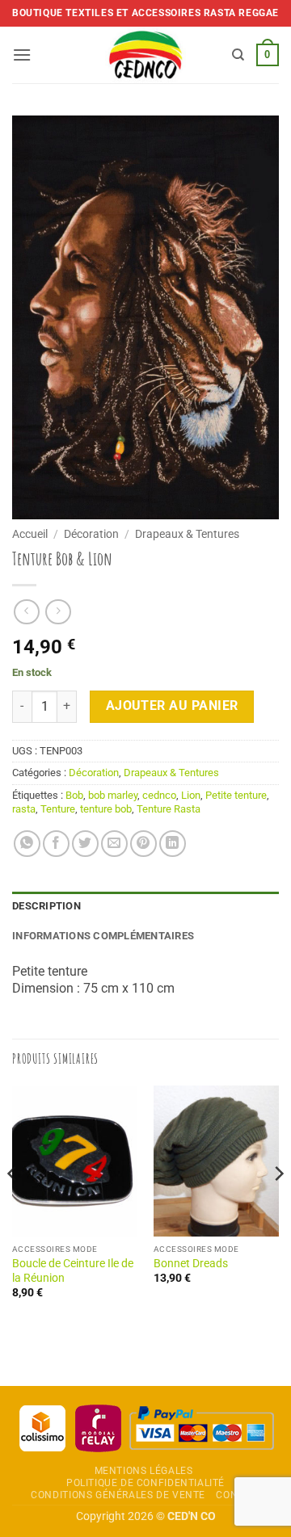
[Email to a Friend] (114, 843)
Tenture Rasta (168, 809)
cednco (159, 795)
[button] (22, 54)
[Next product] (26, 611)
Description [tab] (46, 906)
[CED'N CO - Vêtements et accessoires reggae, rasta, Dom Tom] (146, 55)
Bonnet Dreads (191, 1263)
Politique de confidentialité (145, 1483)
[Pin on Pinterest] (143, 843)
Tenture (57, 809)
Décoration (91, 533)
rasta (24, 809)
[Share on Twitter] (85, 843)
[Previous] (13, 1206)
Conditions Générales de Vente (118, 1495)
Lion (190, 795)
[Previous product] (57, 611)
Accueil (30, 533)
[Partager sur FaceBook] (56, 843)
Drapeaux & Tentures (187, 533)
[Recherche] (238, 55)
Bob (74, 795)
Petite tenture (236, 795)
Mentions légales (144, 1470)
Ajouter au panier (172, 706)
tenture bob (106, 809)
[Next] (278, 1206)
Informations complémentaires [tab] (103, 936)
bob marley (112, 795)
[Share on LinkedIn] (172, 843)
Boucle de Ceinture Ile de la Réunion (72, 1270)
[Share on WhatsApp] (27, 843)
